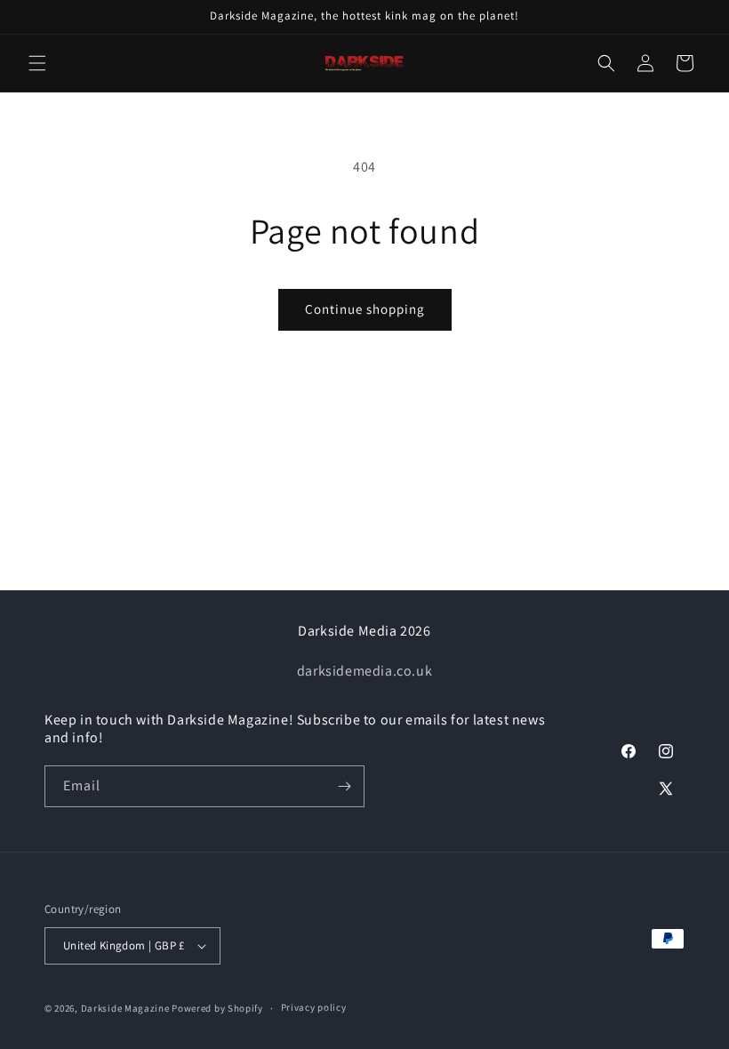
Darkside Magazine (125, 1008)
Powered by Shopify (217, 1008)
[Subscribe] (344, 786)
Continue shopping (365, 308)
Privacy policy (314, 1007)
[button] (37, 63)
